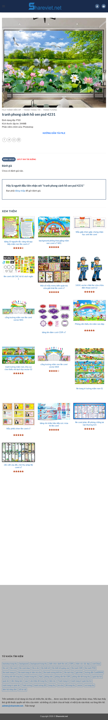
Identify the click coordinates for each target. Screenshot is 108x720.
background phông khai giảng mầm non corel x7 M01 (54, 242)
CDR (71, 664)
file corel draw (24, 668)
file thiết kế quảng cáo (60, 668)
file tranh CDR (77, 668)
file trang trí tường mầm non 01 (89, 388)
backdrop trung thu (10, 664)
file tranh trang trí (9, 672)
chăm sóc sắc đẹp (82, 664)
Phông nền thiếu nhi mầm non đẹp (89, 324)
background (23, 664)
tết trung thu (70, 685)
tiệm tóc (52, 681)
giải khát (79, 672)
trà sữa (60, 685)
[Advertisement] (54, 501)
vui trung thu (89, 685)
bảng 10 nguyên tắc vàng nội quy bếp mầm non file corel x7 (18, 243)
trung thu (51, 685)
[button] (3, 6)
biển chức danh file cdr (58, 664)
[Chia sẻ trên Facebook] (4, 140)
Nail (40, 677)
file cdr (5, 668)
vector (79, 685)
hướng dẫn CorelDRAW (94, 672)
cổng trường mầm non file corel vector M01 (18, 318)
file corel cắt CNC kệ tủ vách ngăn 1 (18, 277)
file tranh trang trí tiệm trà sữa (29, 672)
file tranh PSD (90, 668)
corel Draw (96, 664)
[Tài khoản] (97, 6)
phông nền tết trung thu (81, 677)
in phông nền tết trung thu (12, 677)
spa (26, 681)
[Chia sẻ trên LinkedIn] (19, 140)
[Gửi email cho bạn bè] (14, 140)
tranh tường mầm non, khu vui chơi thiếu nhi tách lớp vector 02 (18, 368)
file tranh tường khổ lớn (53, 672)
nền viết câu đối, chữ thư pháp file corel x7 (18, 466)
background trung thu (39, 664)
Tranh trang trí (63, 681)
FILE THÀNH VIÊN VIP (11, 110)
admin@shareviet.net (12, 706)
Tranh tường (27, 685)
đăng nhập (20, 191)
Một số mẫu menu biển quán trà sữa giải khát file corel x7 (54, 287)
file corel (13, 668)
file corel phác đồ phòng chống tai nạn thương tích (89, 423)
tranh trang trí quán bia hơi (81, 681)
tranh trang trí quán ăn (11, 685)
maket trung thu (31, 677)
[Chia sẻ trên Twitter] (9, 140)
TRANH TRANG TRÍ (32, 110)
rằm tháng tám (16, 681)
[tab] (26, 159)
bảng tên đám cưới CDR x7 (54, 332)
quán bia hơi (97, 677)
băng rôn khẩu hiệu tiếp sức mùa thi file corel (54, 424)
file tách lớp (68, 672)
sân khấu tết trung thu (38, 681)
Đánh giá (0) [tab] (8, 159)
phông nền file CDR (62, 677)
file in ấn (35, 668)
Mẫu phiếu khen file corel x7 (18, 429)
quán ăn (6, 681)
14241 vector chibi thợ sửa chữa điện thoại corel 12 (89, 286)
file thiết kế (45, 668)
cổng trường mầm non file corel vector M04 (53, 365)
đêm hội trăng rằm (10, 690)
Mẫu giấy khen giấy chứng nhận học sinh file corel (89, 233)
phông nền (49, 677)
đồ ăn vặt (22, 690)
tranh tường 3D (40, 685)
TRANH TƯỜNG (50, 110)
